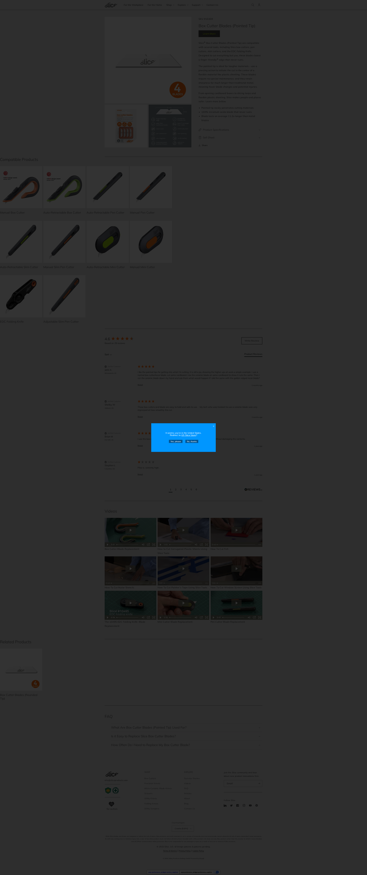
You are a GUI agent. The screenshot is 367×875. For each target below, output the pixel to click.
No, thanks (192, 441)
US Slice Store (188, 435)
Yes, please (175, 441)
